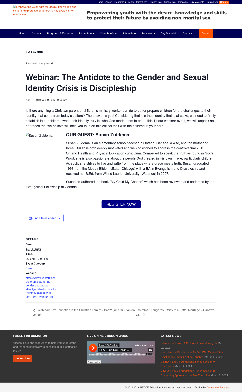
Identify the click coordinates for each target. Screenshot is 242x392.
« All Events (34, 51)
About (108, 2)
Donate (224, 2)
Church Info (156, 2)
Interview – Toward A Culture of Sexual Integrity (189, 343)
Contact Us (212, 2)
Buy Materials (197, 2)
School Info (170, 2)
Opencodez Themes (218, 387)
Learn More (23, 358)
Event (29, 268)
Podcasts (183, 2)
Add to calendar (45, 218)
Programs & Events (124, 2)
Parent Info (141, 2)
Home (100, 2)
